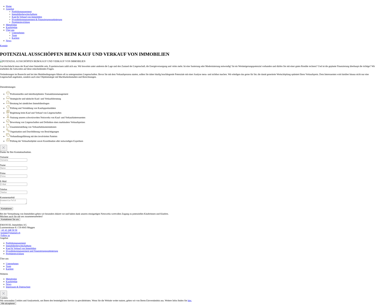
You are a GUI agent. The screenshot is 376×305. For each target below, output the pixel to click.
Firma (2, 173)
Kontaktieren (6, 209)
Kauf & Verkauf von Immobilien (27, 17)
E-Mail (3, 181)
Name (3, 165)
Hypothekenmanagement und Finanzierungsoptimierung (32, 251)
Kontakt (3, 45)
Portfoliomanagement (22, 11)
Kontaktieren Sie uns (10, 219)
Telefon (3, 189)
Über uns (10, 30)
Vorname (4, 157)
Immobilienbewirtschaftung (24, 14)
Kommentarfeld (7, 197)
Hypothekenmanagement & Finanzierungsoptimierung (37, 19)
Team (14, 35)
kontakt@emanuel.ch (10, 233)
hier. (190, 300)
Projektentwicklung (21, 22)
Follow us (5, 235)
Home (9, 6)
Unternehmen (18, 32)
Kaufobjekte (11, 27)
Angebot (10, 9)
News (8, 40)
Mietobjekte (11, 25)
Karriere (15, 38)
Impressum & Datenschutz (18, 287)
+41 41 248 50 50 (9, 230)
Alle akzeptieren (8, 303)
